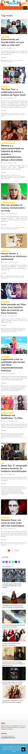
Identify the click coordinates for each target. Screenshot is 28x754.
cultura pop (7, 542)
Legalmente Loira (20, 388)
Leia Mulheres (21, 433)
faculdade (3, 387)
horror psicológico (13, 329)
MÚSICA (2, 86)
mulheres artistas (6, 434)
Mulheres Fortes (11, 490)
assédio (12, 328)
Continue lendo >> (4, 57)
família (24, 487)
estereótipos (20, 487)
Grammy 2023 (21, 276)
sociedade (7, 390)
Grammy (17, 276)
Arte (5, 276)
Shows (7, 278)
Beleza (3, 175)
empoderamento (8, 175)
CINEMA (2, 301)
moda (9, 60)
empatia (22, 486)
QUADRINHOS (10, 412)
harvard (2, 388)
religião (22, 492)
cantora (3, 542)
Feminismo (11, 176)
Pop (1, 114)
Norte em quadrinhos (12, 435)
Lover (19, 113)
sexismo (18, 493)
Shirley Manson (4, 545)
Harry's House (12, 277)
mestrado (7, 389)
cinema (7, 385)
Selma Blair (3, 390)
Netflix (12, 60)
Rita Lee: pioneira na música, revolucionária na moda (13, 208)
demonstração (17, 486)
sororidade (13, 330)
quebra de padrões (9, 492)
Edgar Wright (5, 329)
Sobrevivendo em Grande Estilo (6, 61)
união (6, 494)
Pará (17, 435)
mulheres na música (12, 227)
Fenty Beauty (17, 176)
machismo (3, 389)
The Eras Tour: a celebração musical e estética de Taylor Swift (13, 92)
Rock (5, 228)
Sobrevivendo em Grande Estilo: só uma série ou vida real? (12, 42)
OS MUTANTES (22, 227)
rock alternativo (22, 543)
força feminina (3, 488)
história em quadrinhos (10, 433)
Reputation (6, 114)
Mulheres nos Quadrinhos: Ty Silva (12, 417)
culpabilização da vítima (18, 328)
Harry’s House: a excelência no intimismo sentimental (14, 256)
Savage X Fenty (7, 178)
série (22, 60)
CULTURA (7, 36)
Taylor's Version (21, 114)
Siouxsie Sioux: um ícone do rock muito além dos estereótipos (12, 523)
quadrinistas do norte (5, 437)
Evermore (9, 113)
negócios (15, 177)
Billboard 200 (12, 276)
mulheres (20, 488)
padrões (15, 490)
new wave (6, 543)
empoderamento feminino (16, 175)
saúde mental (8, 330)
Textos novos (6, 566)
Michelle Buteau (5, 60)
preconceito (14, 389)
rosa (24, 389)
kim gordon (22, 542)
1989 (3, 113)
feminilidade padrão (13, 387)
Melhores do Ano (18, 277)
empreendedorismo (4, 176)
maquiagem (22, 176)
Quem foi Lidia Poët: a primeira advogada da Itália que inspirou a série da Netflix (13, 663)
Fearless (12, 113)
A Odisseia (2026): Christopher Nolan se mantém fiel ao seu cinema (12, 585)
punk (12, 543)
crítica (10, 385)
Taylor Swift (15, 114)
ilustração (16, 433)
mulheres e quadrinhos (14, 434)
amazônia (4, 433)
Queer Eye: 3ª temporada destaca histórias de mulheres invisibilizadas (14, 468)
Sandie (4, 330)
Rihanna (2, 178)
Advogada (4, 385)
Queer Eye (15, 492)
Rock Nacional (8, 228)
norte (6, 435)
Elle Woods (23, 385)
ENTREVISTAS (3, 412)
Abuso (3, 328)
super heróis (22, 437)
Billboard (8, 276)
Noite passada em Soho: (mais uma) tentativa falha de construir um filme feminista (13, 308)
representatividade (16, 60)
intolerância (13, 488)
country (5, 113)
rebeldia (15, 543)
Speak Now (11, 114)
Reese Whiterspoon (19, 389)
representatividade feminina (14, 437)
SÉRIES (2, 36)
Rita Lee (2, 228)
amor (3, 486)
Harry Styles (7, 277)
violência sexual (13, 331)
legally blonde (14, 388)
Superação (3, 494)
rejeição (18, 492)
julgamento (6, 388)
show (5, 278)
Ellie (9, 329)
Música (24, 113)
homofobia (9, 488)
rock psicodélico (15, 228)
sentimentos (14, 493)
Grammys (3, 277)
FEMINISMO (12, 143)
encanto (16, 487)
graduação (24, 387)
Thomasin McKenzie (19, 330)
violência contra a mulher (5, 331)
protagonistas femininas (14, 491)
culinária (8, 486)
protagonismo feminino (5, 491)
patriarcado (19, 490)
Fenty (14, 176)
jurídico (10, 388)
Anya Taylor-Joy (7, 328)
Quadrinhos (20, 435)
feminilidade (7, 387)
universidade (16, 390)
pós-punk (9, 543)
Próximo (17, 550)
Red (3, 114)
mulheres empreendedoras (8, 177)
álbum (3, 276)
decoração (13, 486)
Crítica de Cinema (15, 385)
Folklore (16, 113)
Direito (20, 385)
